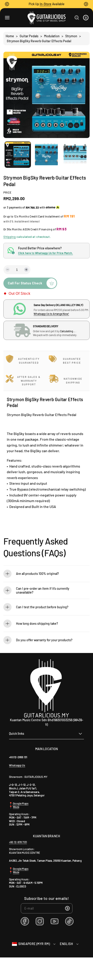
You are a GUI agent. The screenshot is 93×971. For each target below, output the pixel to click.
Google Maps (20, 803)
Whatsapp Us (17, 765)
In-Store (45, 4)
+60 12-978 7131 (18, 842)
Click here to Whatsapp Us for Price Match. (45, 253)
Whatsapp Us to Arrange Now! (51, 313)
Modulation (52, 36)
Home (10, 36)
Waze (16, 806)
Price (7, 192)
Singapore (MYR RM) (34, 944)
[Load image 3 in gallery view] (75, 154)
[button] (7, 4)
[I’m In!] (67, 908)
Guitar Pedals (29, 36)
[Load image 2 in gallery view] (46, 154)
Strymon (71, 36)
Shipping (9, 237)
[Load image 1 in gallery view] (18, 154)
